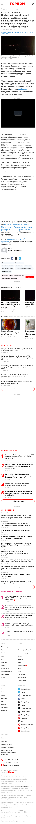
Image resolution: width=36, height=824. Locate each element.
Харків (3, 701)
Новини (3, 643)
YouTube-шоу (22, 677)
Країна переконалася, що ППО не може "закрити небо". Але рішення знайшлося (19, 456)
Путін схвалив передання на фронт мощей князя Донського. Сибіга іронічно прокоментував (17, 560)
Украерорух (28, 265)
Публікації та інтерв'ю (25, 650)
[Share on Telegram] (20, 258)
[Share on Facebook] (12, 258)
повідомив (22, 89)
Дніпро (3, 704)
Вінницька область (7, 263)
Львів (3, 692)
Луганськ (4, 710)
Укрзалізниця (19, 263)
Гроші (3, 653)
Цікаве (3, 677)
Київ (2, 689)
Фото (19, 668)
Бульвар (5, 316)
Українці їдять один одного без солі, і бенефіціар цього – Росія (17, 349)
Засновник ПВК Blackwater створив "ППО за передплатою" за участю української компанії (17, 582)
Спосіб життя (5, 668)
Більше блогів (18, 389)
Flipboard (24, 718)
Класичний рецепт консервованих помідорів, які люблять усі (10, 333)
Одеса (3, 695)
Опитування (21, 674)
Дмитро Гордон (26, 689)
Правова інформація (7, 747)
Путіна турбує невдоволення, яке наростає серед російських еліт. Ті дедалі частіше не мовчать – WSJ (16, 517)
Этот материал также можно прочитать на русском (18, 33)
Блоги (20, 656)
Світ (2, 656)
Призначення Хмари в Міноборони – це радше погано (17, 484)
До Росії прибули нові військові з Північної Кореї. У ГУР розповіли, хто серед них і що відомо (16, 545)
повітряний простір (7, 265)
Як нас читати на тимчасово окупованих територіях (8, 752)
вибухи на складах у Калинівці (24, 268)
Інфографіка (5, 674)
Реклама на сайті (6, 744)
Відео (19, 671)
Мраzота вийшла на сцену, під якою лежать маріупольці (16, 382)
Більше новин (18, 587)
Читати (29, 277)
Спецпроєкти (22, 680)
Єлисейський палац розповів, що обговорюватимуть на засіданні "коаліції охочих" (15, 553)
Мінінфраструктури (7, 268)
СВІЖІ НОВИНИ (7, 510)
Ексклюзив (21, 665)
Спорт (3, 659)
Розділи (20, 643)
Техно (3, 665)
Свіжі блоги (6, 345)
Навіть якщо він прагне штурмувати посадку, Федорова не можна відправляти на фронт (17, 366)
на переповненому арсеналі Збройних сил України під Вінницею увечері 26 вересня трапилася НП (16, 227)
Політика (4, 650)
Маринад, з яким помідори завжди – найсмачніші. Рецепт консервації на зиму (19, 624)
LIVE (19, 662)
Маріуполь (4, 707)
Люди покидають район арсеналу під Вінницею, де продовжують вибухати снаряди (10, 305)
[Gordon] (17, 3)
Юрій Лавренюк (6, 271)
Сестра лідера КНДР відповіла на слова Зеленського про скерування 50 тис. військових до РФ (19, 466)
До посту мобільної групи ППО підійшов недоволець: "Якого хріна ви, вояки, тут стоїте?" (17, 357)
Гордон (3, 9)
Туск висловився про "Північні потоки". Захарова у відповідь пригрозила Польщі (15, 524)
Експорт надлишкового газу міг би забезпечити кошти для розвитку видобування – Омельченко (17, 568)
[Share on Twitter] (16, 258)
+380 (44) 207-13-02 (11, 762)
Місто (3, 685)
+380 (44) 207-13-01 (11, 760)
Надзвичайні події (13, 9)
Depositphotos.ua (25, 786)
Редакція (4, 741)
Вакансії (3, 738)
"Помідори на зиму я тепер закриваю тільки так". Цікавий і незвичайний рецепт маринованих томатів (19, 607)
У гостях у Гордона (24, 653)
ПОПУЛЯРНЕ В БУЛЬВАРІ (11, 591)
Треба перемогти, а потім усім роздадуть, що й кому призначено (14, 375)
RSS (22, 721)
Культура (4, 662)
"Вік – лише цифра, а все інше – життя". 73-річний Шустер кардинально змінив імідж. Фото (18, 598)
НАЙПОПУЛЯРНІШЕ (9, 450)
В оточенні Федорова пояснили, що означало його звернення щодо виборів (17, 537)
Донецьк (4, 698)
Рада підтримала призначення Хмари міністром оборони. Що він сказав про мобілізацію (18, 493)
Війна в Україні (5, 647)
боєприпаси (18, 265)
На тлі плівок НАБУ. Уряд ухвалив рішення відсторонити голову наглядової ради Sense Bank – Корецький (19, 475)
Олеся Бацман (25, 711)
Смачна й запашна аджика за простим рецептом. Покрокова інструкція (18, 616)
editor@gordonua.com (11, 765)
